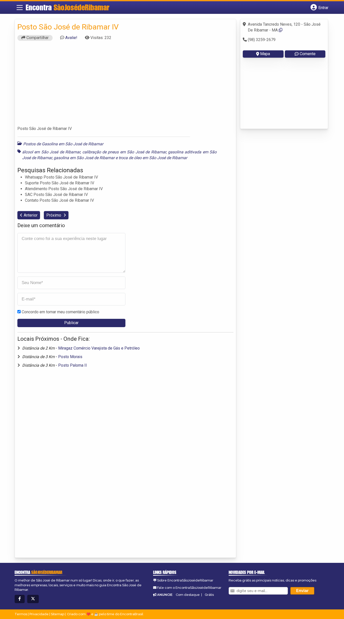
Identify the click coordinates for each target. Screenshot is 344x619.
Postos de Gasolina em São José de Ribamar (63, 144)
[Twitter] (33, 599)
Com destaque (188, 595)
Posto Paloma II (72, 365)
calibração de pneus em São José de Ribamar (124, 152)
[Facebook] (20, 599)
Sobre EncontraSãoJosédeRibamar (185, 580)
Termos (21, 614)
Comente (308, 53)
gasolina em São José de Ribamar (84, 157)
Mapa (265, 53)
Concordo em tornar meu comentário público (60, 312)
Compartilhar (37, 37)
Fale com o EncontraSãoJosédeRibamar (189, 588)
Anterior (31, 215)
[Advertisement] (125, 85)
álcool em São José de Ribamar (51, 152)
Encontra (67, 7)
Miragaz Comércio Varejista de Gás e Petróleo (99, 348)
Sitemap (57, 614)
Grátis (209, 595)
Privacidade (39, 614)
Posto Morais (70, 356)
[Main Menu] (20, 8)
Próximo (54, 215)
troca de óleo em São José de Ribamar (153, 157)
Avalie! (71, 37)
